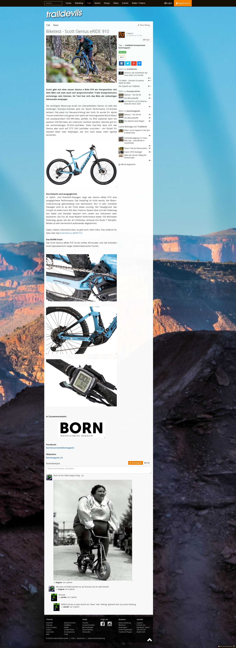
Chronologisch (136, 463)
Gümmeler (50, 632)
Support (140, 623)
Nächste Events (70, 623)
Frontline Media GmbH (60, 638)
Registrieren (184, 3)
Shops (107, 3)
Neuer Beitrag (145, 25)
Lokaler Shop (69, 629)
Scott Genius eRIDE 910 (71, 233)
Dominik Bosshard (226, 646)
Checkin (85, 623)
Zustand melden (88, 625)
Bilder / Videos (138, 3)
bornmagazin (124, 48)
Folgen (147, 40)
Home (68, 3)
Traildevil (129, 33)
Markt (97, 3)
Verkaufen (86, 632)
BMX (47, 634)
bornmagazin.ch (54, 457)
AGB (72, 638)
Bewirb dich (141, 632)
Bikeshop (122, 625)
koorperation (139, 45)
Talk (89, 3)
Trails (66, 634)
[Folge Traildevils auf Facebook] (102, 624)
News (55, 25)
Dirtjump (49, 625)
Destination (123, 627)
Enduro (49, 629)
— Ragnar (57, 582)
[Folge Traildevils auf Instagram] (110, 624)
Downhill (49, 623)
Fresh (148, 463)
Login (169, 3)
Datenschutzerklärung (96, 638)
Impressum (81, 638)
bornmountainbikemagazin (60, 447)
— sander (62, 597)
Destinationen (69, 632)
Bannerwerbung (125, 623)
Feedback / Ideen (143, 627)
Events (125, 3)
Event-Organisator (125, 629)
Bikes (115, 3)
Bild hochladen (87, 627)
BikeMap (79, 3)
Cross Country (51, 627)
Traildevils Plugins (125, 632)
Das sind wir (141, 629)
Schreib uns (141, 625)
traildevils (129, 45)
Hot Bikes (67, 625)
